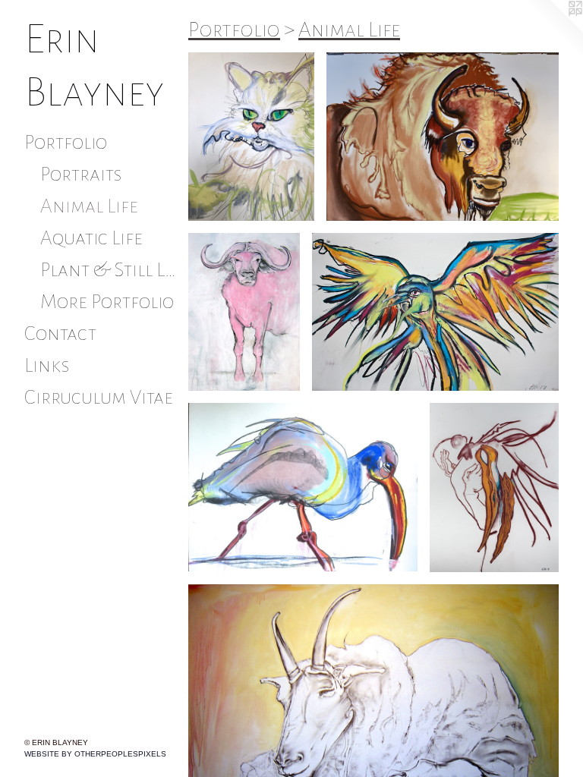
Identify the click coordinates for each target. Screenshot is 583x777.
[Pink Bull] (244, 312)
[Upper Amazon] (435, 312)
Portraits (81, 174)
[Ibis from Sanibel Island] (303, 487)
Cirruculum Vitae (98, 397)
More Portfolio (107, 302)
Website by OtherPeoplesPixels (95, 754)
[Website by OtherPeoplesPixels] (552, 30)
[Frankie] (251, 136)
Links (47, 365)
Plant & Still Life (108, 270)
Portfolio (65, 142)
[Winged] (494, 487)
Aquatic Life (91, 238)
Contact (60, 333)
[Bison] (442, 136)
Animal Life (89, 206)
